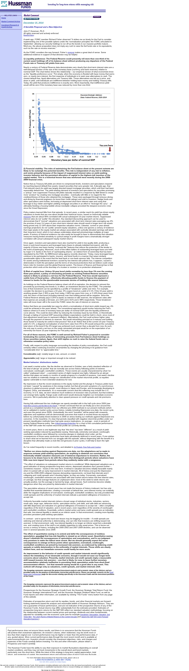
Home (3, 18)
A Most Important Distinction (65, 423)
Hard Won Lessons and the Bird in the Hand (40, 406)
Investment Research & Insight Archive (10, 26)
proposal (71, 52)
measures (27, 217)
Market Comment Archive (10, 22)
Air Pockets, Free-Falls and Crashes (87, 447)
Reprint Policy (29, 35)
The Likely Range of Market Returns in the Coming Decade (55, 617)
